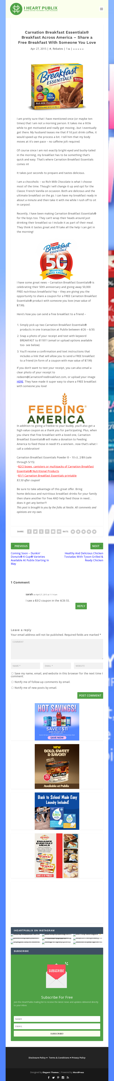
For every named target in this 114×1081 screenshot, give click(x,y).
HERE (20, 381)
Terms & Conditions (59, 1057)
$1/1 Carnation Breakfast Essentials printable (47, 475)
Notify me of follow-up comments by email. (42, 682)
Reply (81, 606)
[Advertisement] (57, 903)
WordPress (78, 1072)
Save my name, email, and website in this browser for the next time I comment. (57, 675)
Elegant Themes (51, 1072)
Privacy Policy (79, 1057)
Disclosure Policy (37, 1057)
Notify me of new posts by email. (36, 687)
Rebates (58, 48)
